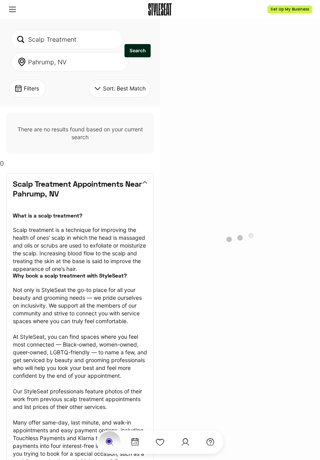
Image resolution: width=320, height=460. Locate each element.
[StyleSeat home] (160, 9)
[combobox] (67, 39)
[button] (12, 9)
